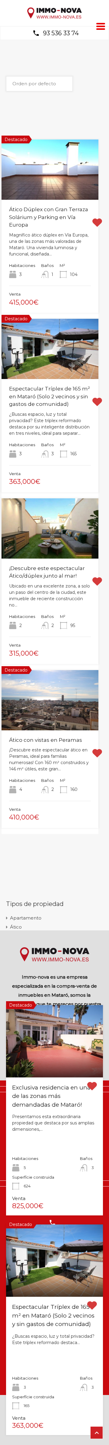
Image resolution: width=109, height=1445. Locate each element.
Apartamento (25, 918)
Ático (16, 927)
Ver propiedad (54, 1062)
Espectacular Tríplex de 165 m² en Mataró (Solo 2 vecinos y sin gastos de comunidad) (49, 396)
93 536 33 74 (61, 33)
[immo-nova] (54, 17)
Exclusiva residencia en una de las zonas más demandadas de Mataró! (51, 1096)
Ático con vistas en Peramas (45, 740)
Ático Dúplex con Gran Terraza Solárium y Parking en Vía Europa (48, 217)
